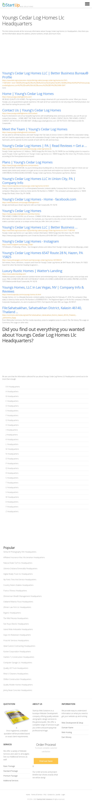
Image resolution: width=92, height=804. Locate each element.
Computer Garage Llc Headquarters (17, 662)
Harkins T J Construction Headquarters (18, 657)
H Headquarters (12, 425)
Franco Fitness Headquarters (15, 590)
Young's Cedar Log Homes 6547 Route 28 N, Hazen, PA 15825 (42, 254)
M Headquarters (12, 449)
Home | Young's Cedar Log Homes (28, 93)
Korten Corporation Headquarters (17, 651)
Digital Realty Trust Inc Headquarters (18, 574)
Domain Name (67, 727)
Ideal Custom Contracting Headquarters (19, 646)
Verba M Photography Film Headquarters (19, 552)
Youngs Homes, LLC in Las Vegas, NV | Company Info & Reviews (43, 289)
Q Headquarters (12, 468)
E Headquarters (12, 410)
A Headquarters (12, 391)
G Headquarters (12, 420)
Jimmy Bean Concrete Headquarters (17, 690)
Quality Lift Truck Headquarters (15, 668)
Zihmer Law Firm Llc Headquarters (17, 607)
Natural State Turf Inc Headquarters (17, 563)
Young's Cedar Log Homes (21, 210)
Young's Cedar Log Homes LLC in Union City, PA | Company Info (38, 180)
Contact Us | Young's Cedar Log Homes (31, 110)
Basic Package (9, 766)
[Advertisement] (46, 53)
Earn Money (66, 737)
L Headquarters (12, 444)
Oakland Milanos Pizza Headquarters (18, 601)
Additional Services (10, 780)
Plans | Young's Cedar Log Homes (27, 162)
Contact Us (51, 795)
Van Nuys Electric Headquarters (16, 624)
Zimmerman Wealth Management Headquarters (22, 596)
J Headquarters (12, 434)
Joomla (58, 795)
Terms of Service (36, 795)
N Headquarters (12, 454)
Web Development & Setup (72, 723)
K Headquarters (12, 439)
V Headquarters (12, 492)
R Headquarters (12, 473)
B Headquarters (12, 396)
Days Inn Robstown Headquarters (17, 635)
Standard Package (10, 771)
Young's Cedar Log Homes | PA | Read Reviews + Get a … (44, 145)
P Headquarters (12, 463)
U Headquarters (12, 487)
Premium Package (10, 776)
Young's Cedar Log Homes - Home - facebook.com (39, 199)
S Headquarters (12, 478)
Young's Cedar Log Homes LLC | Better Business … (39, 227)
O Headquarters (12, 458)
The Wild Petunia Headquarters (15, 618)
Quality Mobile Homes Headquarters (18, 684)
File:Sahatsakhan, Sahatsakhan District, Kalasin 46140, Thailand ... (42, 310)
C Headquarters (12, 401)
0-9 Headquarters (13, 386)
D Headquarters (12, 406)
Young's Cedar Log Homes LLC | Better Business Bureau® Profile (45, 75)
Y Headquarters (12, 506)
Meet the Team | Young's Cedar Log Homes (34, 129)
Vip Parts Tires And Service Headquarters (19, 579)
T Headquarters (12, 482)
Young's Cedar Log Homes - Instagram (30, 241)
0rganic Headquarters (12, 613)
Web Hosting (67, 732)
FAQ (45, 795)
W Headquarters (12, 497)
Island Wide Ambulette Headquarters (18, 629)
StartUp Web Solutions (44, 799)
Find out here (46, 761)
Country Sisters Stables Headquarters (18, 585)
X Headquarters (12, 502)
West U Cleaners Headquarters (15, 673)
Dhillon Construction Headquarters (17, 679)
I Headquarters (12, 430)
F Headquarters (12, 415)
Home (28, 795)
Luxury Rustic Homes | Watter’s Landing (32, 270)
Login (63, 795)
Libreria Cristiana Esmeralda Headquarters (20, 568)
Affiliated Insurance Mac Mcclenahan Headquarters (24, 557)
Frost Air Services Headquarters (16, 640)
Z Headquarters (12, 511)
